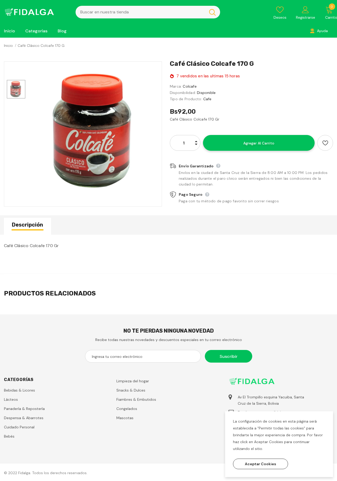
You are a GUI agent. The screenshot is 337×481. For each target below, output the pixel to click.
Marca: (176, 86)
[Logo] (36, 12)
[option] (95, 131)
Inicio (8, 45)
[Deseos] (325, 143)
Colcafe (189, 86)
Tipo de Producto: (186, 99)
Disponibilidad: (183, 92)
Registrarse (305, 17)
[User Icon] (305, 9)
